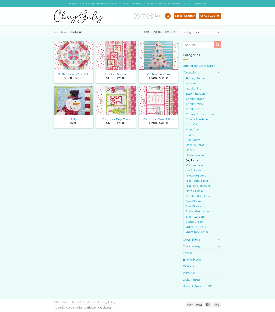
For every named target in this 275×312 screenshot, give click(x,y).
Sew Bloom (193, 201)
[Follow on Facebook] (137, 16)
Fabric (187, 253)
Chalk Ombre (195, 104)
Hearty (190, 150)
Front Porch (193, 129)
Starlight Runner (116, 74)
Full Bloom (193, 139)
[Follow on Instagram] (144, 16)
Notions (188, 266)
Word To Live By (196, 226)
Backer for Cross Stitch (199, 66)
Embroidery (191, 246)
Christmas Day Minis (116, 119)
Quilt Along (191, 280)
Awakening (193, 88)
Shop (72, 3)
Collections (60, 32)
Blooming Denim (197, 93)
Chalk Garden (195, 98)
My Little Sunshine (198, 185)
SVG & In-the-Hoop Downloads (98, 3)
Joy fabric (192, 160)
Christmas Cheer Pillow (158, 119)
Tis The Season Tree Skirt (73, 74)
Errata (65, 302)
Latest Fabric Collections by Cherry (169, 3)
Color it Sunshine (197, 119)
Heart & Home (195, 144)
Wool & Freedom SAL (198, 286)
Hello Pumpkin (195, 155)
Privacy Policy (107, 302)
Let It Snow (193, 170)
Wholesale (200, 3)
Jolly (74, 119)
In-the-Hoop (192, 259)
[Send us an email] (150, 16)
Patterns (189, 273)
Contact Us (138, 3)
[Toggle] (219, 66)
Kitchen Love (194, 165)
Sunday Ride (194, 221)
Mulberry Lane (196, 175)
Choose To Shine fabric (200, 114)
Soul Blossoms (195, 206)
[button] (168, 16)
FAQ (56, 302)
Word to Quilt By (197, 231)
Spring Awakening (198, 211)
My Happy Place (197, 180)
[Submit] (217, 44)
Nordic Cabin (194, 191)
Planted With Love (198, 196)
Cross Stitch (191, 239)
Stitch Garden (195, 216)
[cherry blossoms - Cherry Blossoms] (78, 16)
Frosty (190, 134)
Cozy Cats (192, 124)
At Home (191, 83)
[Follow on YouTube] (157, 16)
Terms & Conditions (83, 302)
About (124, 3)
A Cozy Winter (195, 78)
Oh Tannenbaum (158, 74)
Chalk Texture (195, 109)
